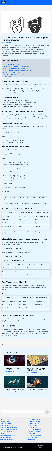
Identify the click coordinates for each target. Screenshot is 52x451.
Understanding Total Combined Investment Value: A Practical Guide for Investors (36, 369)
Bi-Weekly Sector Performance (9, 427)
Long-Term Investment (6, 42)
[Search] (47, 412)
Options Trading (32, 425)
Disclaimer (40, 447)
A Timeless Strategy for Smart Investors (13, 368)
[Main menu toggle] (49, 2)
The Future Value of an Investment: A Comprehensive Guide (37, 390)
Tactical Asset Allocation (35, 435)
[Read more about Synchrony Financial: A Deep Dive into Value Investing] (14, 382)
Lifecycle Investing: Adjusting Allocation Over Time (17, 70)
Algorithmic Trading (5, 419)
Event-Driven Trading (6, 437)
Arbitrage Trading (5, 421)
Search (4, 409)
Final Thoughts (7, 76)
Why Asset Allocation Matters (11, 64)
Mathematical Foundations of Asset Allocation (16, 66)
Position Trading (32, 427)
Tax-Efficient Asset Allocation (11, 72)
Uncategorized (32, 439)
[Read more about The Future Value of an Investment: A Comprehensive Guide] (37, 382)
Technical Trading (33, 437)
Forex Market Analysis (6, 439)
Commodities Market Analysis (8, 429)
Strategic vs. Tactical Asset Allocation (14, 68)
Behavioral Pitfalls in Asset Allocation (13, 74)
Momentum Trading (33, 423)
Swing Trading (32, 433)
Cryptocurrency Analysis (7, 431)
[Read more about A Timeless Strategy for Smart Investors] (14, 360)
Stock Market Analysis (34, 431)
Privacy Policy (40, 446)
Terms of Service (40, 445)
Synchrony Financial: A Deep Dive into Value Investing (14, 390)
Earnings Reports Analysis (7, 435)
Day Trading (3, 433)
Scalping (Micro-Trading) (35, 429)
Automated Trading (5, 423)
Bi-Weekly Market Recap (7, 425)
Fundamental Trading (34, 419)
